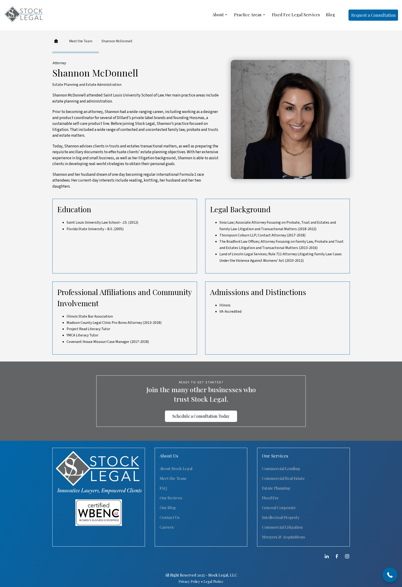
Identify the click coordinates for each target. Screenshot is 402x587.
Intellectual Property (281, 517)
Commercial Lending (281, 468)
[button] (220, 15)
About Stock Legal (176, 468)
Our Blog (168, 507)
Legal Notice (213, 581)
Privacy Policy (189, 581)
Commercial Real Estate (283, 478)
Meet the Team (173, 478)
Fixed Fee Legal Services (296, 14)
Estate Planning (276, 488)
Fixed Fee (270, 497)
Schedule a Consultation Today (201, 416)
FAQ (163, 488)
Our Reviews (171, 497)
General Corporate (279, 507)
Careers (167, 527)
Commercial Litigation (282, 527)
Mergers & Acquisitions (283, 536)
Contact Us (169, 517)
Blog (330, 14)
